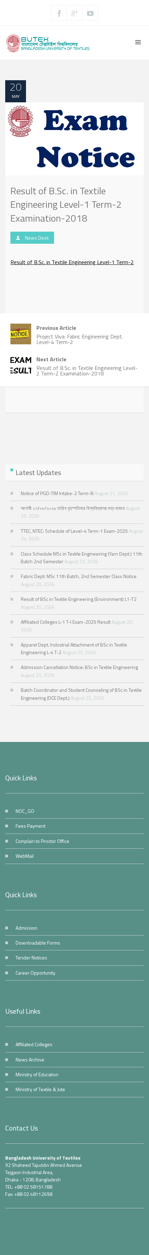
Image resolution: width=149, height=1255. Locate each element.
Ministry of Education (37, 1074)
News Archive (30, 1059)
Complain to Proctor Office (42, 841)
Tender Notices (31, 957)
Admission (26, 927)
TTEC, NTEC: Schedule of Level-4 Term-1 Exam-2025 (74, 530)
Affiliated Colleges (34, 1044)
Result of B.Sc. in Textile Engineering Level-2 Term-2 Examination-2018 (87, 366)
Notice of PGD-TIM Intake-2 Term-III (57, 493)
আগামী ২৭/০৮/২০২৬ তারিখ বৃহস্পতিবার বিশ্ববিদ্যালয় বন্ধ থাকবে (73, 508)
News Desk (37, 237)
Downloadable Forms (38, 942)
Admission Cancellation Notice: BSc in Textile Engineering (79, 667)
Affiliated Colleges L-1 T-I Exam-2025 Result (66, 621)
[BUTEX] (50, 42)
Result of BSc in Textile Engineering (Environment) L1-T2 (79, 599)
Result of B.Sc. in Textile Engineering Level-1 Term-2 (72, 262)
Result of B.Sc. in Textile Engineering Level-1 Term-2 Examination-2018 (66, 204)
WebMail (25, 855)
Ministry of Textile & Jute (40, 1089)
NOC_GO (25, 811)
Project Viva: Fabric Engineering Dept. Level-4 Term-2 (79, 335)
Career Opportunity (35, 972)
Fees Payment (30, 825)
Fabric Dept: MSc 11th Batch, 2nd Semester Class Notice (79, 576)
